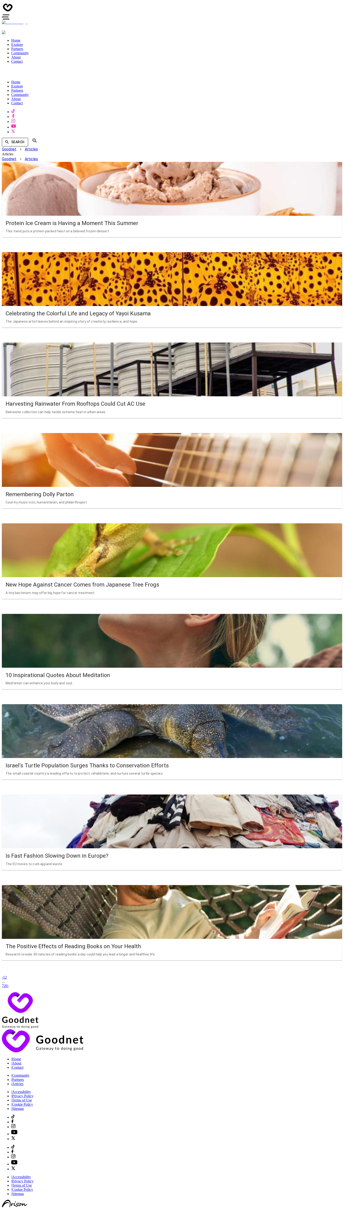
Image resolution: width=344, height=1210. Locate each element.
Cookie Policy (22, 1104)
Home (16, 1059)
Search (17, 142)
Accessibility (21, 1092)
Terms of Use (21, 1100)
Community (20, 1075)
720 (4, 986)
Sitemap (17, 1109)
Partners (17, 1080)
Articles (31, 149)
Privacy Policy (22, 1096)
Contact (17, 1067)
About (16, 1063)
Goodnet (9, 149)
